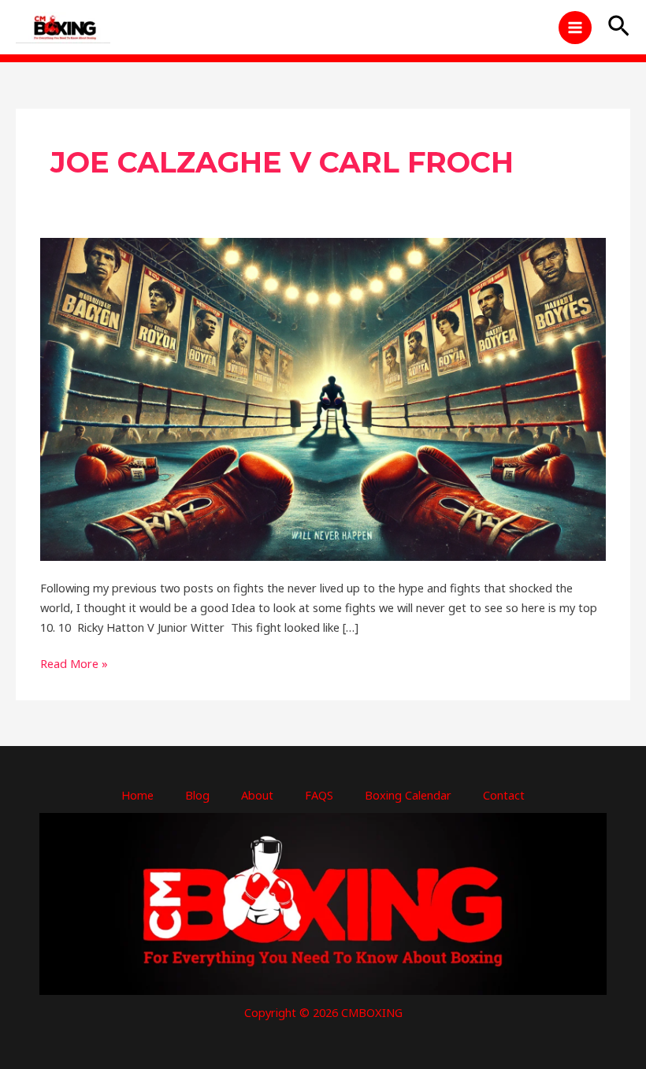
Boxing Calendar (408, 795)
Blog (197, 795)
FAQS (319, 795)
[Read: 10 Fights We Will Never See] (323, 398)
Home (137, 795)
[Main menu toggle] (575, 27)
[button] (618, 27)
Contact (504, 795)
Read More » (74, 662)
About (257, 795)
